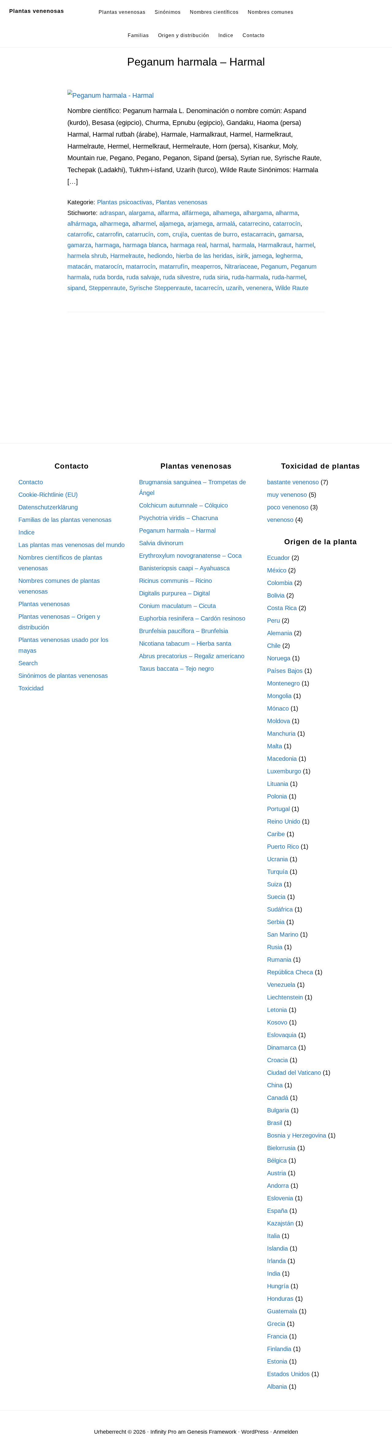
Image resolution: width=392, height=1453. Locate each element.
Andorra (278, 1185)
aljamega (171, 223)
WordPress (255, 1432)
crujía (179, 234)
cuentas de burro (214, 234)
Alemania (279, 633)
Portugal (278, 809)
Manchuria (281, 733)
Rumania (279, 959)
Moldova (278, 721)
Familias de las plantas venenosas (64, 519)
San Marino (282, 934)
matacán (79, 266)
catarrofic (80, 234)
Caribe (276, 834)
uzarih (234, 288)
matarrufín (173, 266)
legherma (288, 255)
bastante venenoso (293, 482)
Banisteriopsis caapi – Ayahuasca (184, 568)
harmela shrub (87, 255)
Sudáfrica (280, 909)
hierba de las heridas (204, 255)
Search (28, 663)
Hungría (278, 1286)
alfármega (195, 212)
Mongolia (279, 696)
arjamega (200, 223)
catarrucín (139, 234)
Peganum (274, 266)
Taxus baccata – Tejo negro (176, 668)
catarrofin (109, 234)
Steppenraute (107, 288)
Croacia (277, 1060)
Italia (273, 1235)
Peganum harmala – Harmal (196, 61)
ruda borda (108, 277)
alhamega (226, 212)
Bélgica (277, 1160)
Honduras (280, 1298)
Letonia (277, 1009)
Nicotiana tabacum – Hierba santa (185, 643)
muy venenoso (287, 494)
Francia (277, 1336)
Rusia (274, 947)
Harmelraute (127, 255)
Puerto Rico (283, 846)
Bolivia (276, 595)
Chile (274, 645)
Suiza (274, 884)
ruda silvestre (181, 277)
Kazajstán (280, 1223)
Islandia (277, 1248)
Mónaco (278, 708)
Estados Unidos (288, 1374)
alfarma (168, 212)
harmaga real (188, 245)
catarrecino (254, 223)
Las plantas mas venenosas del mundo (71, 545)
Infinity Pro (163, 1432)
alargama (141, 212)
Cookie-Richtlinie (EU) (48, 494)
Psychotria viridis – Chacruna (178, 518)
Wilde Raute (291, 288)
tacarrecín (208, 288)
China (275, 1085)
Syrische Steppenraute (160, 288)
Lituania (277, 783)
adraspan (112, 212)
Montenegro (283, 683)
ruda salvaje (142, 277)
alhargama (257, 212)
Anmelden (285, 1432)
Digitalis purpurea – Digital (174, 593)
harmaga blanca (145, 245)
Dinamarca (281, 1047)
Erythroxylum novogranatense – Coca (190, 555)
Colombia (279, 582)
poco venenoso (287, 507)
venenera (259, 288)
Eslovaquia (281, 1035)
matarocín (108, 266)
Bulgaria (278, 1110)
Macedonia (282, 758)
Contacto (30, 482)
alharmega (114, 223)
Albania (277, 1386)
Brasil (274, 1122)
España (277, 1210)
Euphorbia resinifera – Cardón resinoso (192, 618)
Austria (276, 1173)
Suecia (276, 896)
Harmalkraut (275, 245)
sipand (76, 288)
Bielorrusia (281, 1148)
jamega (262, 255)
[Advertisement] (196, 373)
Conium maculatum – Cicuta (177, 605)
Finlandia (279, 1348)
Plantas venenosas (36, 11)
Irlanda (276, 1261)
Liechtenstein (285, 997)
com (163, 234)
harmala (243, 245)
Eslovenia (280, 1198)
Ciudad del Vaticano (294, 1072)
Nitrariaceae (240, 266)
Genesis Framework (211, 1432)
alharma (287, 212)
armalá (226, 223)
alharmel (144, 223)
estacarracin (257, 234)
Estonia (277, 1361)
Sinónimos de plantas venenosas (63, 675)
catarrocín (286, 223)
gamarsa (290, 234)
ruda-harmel (288, 277)
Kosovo (277, 1022)
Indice (26, 532)
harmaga (107, 245)
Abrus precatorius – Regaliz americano (191, 656)
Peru (273, 620)
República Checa (290, 972)
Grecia (276, 1323)
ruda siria (215, 277)
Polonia (277, 796)
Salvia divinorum (161, 543)
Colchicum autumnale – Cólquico (183, 505)
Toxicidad (30, 688)
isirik (242, 255)
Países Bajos (285, 670)
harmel (304, 245)
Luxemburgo (284, 771)
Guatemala (282, 1311)
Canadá (277, 1097)
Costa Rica (282, 608)
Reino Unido (283, 821)
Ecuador (278, 557)
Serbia (276, 922)
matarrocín (141, 266)
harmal (219, 245)
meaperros (206, 266)
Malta (274, 746)
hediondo (160, 255)
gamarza (79, 245)
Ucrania (277, 859)
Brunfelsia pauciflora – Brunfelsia (183, 631)
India (273, 1273)
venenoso (280, 519)
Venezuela (281, 984)
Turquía (277, 871)
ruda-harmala (250, 277)
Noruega (278, 658)
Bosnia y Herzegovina (296, 1135)
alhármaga (81, 223)
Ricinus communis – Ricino (175, 580)
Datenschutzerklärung (48, 507)
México (276, 570)
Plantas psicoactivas (124, 202)
